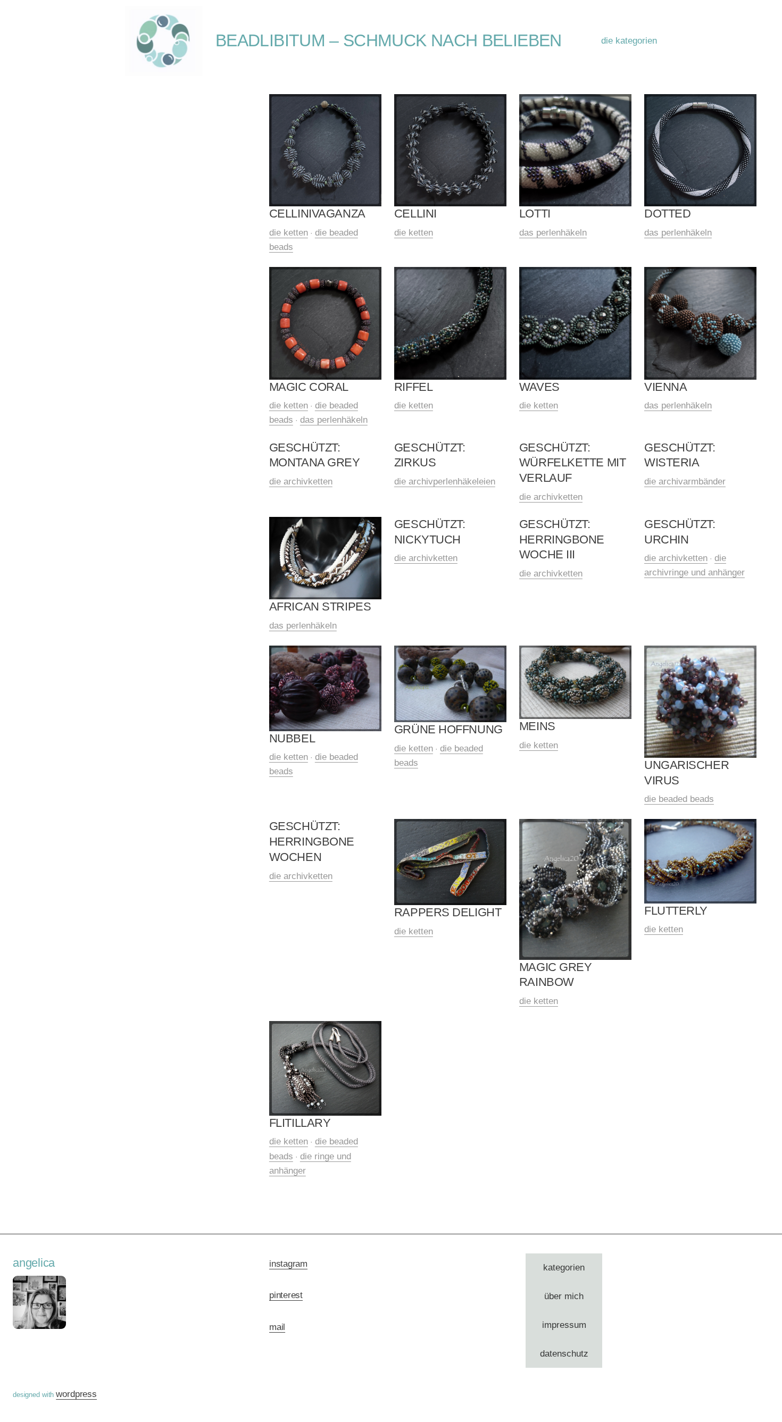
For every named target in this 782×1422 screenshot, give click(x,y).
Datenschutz (564, 1354)
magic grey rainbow (555, 974)
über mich (564, 1296)
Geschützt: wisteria (680, 455)
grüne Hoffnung (448, 729)
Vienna (665, 387)
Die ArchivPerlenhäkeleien (444, 481)
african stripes (320, 606)
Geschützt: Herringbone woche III (561, 539)
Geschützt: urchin (680, 531)
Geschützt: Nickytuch (429, 531)
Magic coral (308, 387)
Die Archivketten (300, 481)
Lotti (535, 213)
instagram (288, 1264)
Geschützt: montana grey (314, 455)
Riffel (413, 387)
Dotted (667, 213)
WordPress (76, 1394)
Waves (539, 387)
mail (277, 1327)
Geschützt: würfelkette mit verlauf (572, 462)
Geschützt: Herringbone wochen (311, 841)
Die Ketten (288, 233)
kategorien (564, 1267)
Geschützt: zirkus (429, 455)
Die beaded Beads (679, 799)
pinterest (286, 1295)
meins (537, 726)
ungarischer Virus (686, 772)
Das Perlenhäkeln (553, 233)
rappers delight (447, 912)
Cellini (415, 213)
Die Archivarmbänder (685, 481)
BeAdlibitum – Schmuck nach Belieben (388, 40)
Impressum (564, 1325)
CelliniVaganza (317, 213)
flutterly (676, 910)
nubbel (292, 738)
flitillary (300, 1123)
